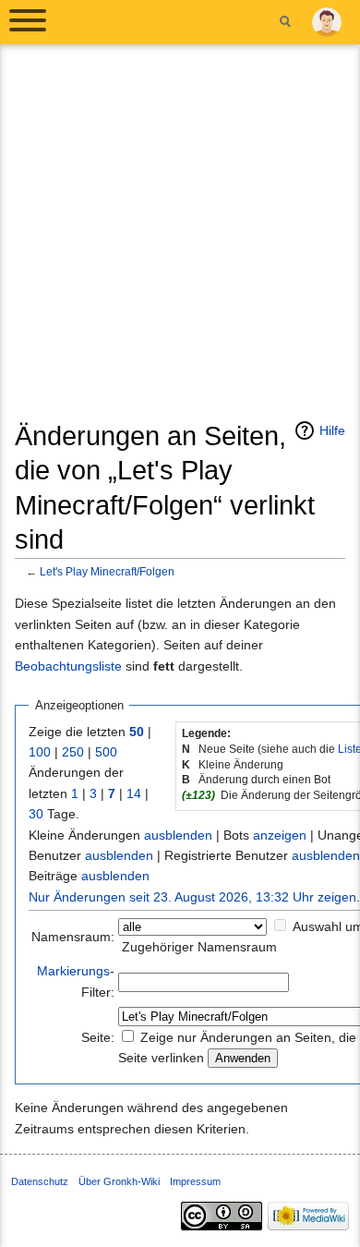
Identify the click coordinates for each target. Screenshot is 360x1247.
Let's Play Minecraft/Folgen (107, 571)
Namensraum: (72, 936)
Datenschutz (39, 1181)
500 (106, 752)
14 (133, 793)
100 (40, 752)
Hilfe (332, 430)
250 (73, 752)
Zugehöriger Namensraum (199, 946)
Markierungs (73, 970)
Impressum (195, 1181)
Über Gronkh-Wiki (119, 1181)
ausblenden (178, 835)
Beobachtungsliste (68, 666)
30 (36, 813)
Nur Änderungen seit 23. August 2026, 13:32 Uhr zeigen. (194, 897)
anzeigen (279, 835)
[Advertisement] (180, 239)
